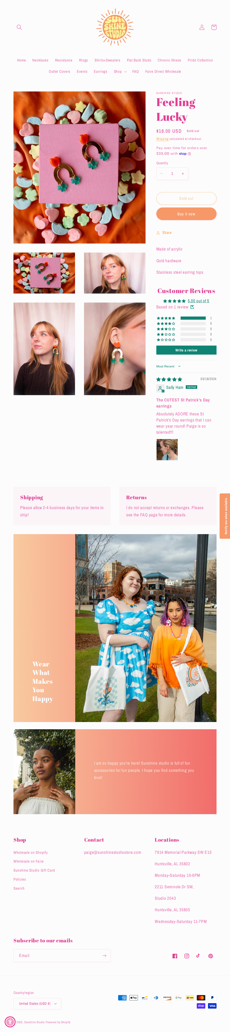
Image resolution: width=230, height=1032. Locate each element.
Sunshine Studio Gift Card (34, 870)
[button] (19, 27)
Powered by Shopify (58, 1022)
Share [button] (167, 232)
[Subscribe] (104, 955)
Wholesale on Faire (28, 861)
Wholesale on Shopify (30, 852)
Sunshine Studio (34, 1022)
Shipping (162, 139)
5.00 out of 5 (198, 301)
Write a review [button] (186, 350)
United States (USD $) (34, 1003)
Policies (19, 879)
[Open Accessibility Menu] (10, 1021)
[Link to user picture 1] (167, 449)
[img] (169, 379)
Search (18, 888)
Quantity (162, 163)
